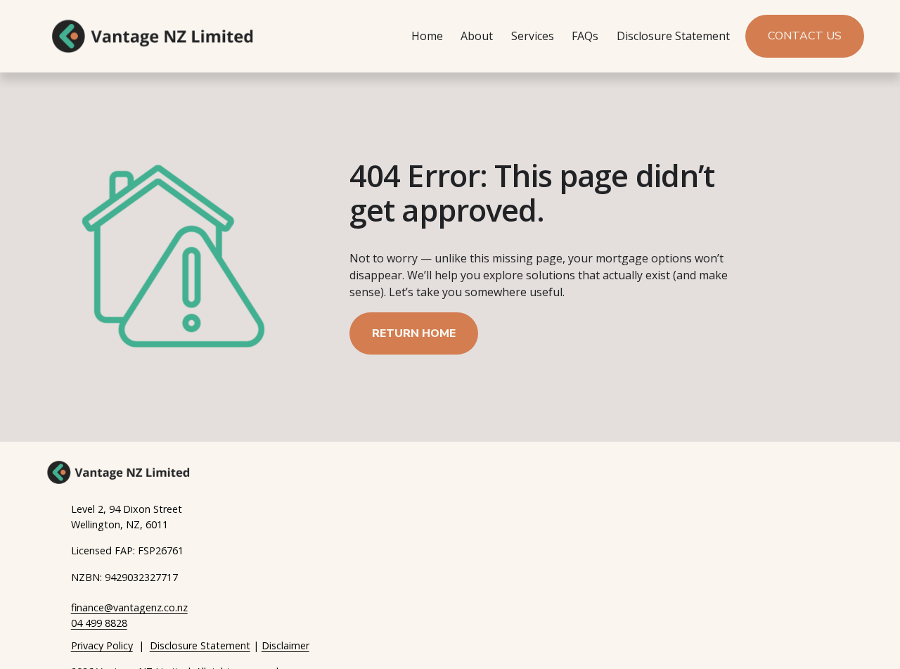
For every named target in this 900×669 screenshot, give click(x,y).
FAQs (585, 36)
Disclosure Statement (673, 36)
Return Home (414, 333)
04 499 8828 (99, 623)
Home (427, 36)
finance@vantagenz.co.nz (129, 607)
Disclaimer (285, 645)
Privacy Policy (102, 645)
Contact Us (805, 36)
